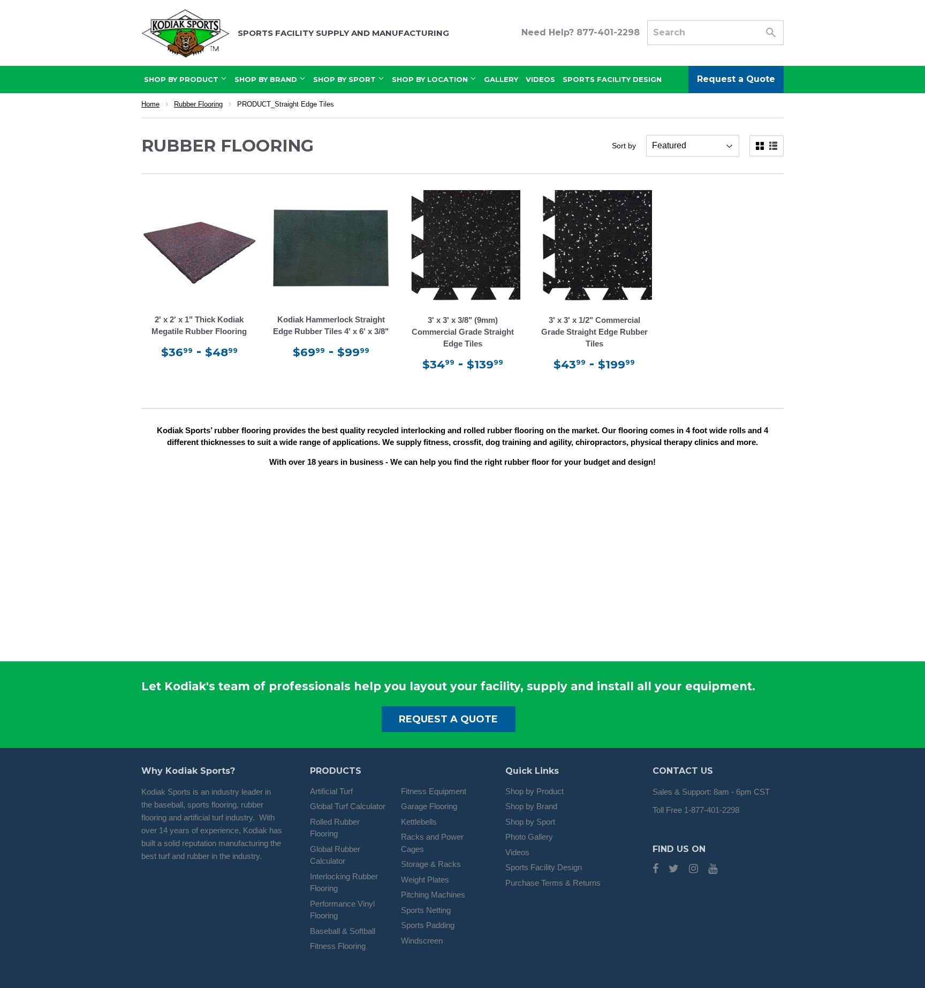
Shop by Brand (531, 806)
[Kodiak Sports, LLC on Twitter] (674, 869)
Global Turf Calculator (347, 806)
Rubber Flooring (198, 104)
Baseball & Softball (342, 931)
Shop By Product (182, 79)
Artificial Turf (331, 791)
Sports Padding (427, 925)
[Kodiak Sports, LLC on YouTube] (712, 869)
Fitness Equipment (433, 791)
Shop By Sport (345, 79)
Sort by (624, 145)
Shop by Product (534, 791)
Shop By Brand (266, 79)
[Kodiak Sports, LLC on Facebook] (655, 869)
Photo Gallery (529, 836)
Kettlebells (419, 821)
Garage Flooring (429, 806)
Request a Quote (736, 79)
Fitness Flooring (338, 946)
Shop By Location (431, 79)
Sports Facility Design (612, 79)
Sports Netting (426, 910)
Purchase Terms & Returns (553, 882)
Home (150, 104)
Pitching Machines (433, 894)
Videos (540, 79)
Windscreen (422, 940)
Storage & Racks (431, 864)
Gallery (501, 79)
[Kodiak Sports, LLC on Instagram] (693, 869)
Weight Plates (425, 879)
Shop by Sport (530, 821)
